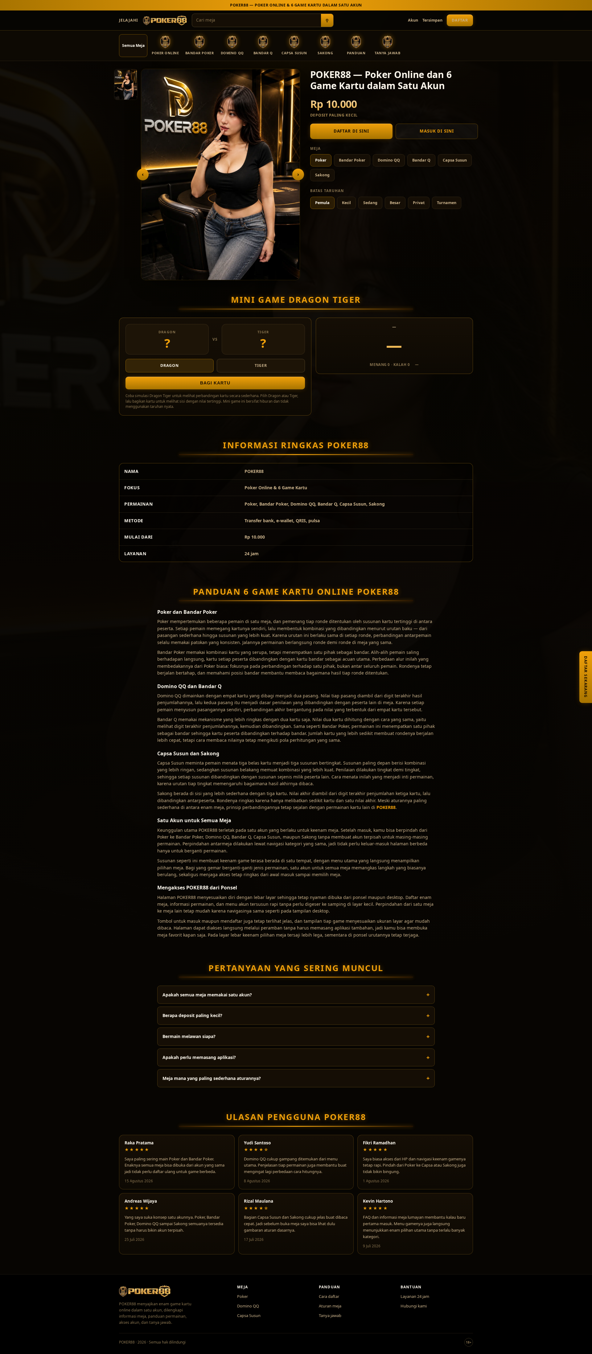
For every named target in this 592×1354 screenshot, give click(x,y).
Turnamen (446, 202)
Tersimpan (432, 20)
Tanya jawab (330, 1315)
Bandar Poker (352, 160)
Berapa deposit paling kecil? (192, 1015)
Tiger (261, 365)
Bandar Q (421, 160)
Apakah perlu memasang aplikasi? (199, 1057)
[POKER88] (165, 20)
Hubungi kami (414, 1306)
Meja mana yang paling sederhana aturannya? (211, 1078)
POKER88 (386, 807)
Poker (321, 160)
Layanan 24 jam (415, 1296)
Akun (413, 20)
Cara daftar (329, 1296)
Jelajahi (128, 20)
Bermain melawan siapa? (189, 1036)
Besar (395, 202)
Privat (419, 202)
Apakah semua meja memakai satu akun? (207, 995)
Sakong (322, 175)
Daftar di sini (351, 131)
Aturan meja (330, 1306)
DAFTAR (460, 20)
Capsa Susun (455, 160)
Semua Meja (133, 45)
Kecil (346, 202)
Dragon (169, 365)
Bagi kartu (215, 383)
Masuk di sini (437, 131)
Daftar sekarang (585, 677)
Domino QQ (389, 160)
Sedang (370, 202)
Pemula (322, 202)
